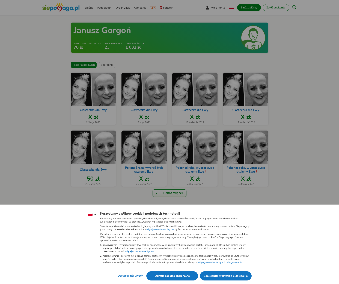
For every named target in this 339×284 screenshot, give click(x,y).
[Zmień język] (92, 214)
